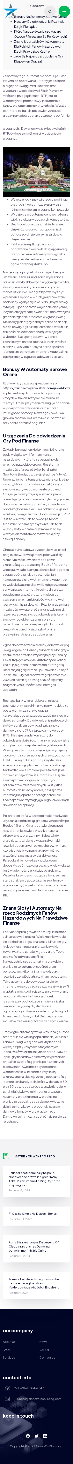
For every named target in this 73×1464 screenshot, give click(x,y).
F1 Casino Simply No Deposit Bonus (33, 1213)
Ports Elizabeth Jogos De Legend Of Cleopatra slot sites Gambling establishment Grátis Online (34, 1246)
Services (9, 1357)
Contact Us (47, 1357)
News (43, 1341)
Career (44, 1349)
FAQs (6, 1349)
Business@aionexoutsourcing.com (37, 1399)
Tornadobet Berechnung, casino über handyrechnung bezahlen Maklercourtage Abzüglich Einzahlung (34, 1283)
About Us (9, 1341)
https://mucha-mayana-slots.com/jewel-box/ (36, 388)
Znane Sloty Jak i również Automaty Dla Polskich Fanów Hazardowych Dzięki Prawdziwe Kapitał (39, 46)
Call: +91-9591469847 (29, 1388)
